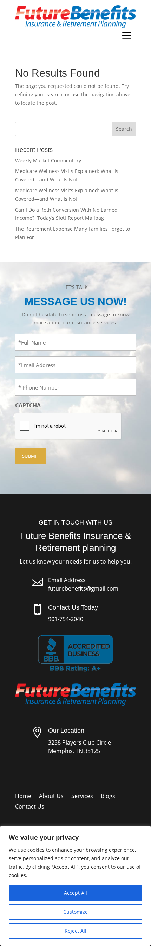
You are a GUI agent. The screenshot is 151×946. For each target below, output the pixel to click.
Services (82, 796)
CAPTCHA (28, 405)
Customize (75, 911)
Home (23, 796)
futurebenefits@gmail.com (83, 588)
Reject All (75, 930)
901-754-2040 (65, 619)
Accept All (75, 892)
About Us (51, 796)
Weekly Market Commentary (48, 160)
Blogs (108, 796)
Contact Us (29, 807)
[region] (75, 886)
